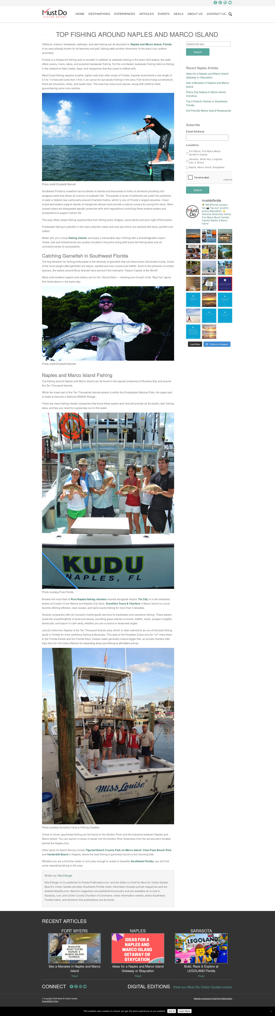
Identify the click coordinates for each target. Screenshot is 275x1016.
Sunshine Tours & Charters (123, 603)
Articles (146, 13)
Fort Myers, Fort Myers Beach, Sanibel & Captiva (205, 152)
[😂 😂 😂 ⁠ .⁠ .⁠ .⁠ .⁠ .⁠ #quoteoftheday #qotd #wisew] (209, 316)
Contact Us (216, 13)
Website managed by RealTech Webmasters (213, 998)
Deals (178, 13)
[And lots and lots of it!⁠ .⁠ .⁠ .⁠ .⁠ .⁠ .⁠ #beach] (225, 316)
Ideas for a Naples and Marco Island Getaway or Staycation (207, 75)
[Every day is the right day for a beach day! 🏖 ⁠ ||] (193, 316)
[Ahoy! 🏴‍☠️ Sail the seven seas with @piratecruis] (209, 236)
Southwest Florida (142, 861)
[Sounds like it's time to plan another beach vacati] (193, 300)
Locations (192, 145)
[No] (271, 1011)
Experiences (124, 13)
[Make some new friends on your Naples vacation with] (193, 268)
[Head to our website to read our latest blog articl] (209, 252)
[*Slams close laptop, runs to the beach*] (225, 252)
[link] (230, 14)
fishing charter (78, 238)
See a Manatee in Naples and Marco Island (74, 968)
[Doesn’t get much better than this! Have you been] (193, 236)
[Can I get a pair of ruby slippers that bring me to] (225, 300)
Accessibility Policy (50, 1001)
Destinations (99, 13)
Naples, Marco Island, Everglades (207, 167)
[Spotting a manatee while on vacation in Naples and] (209, 284)
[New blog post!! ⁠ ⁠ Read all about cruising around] (225, 268)
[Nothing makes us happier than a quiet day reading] (209, 268)
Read (74, 976)
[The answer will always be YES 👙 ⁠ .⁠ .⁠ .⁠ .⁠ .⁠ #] (193, 331)
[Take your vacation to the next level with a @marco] (225, 236)
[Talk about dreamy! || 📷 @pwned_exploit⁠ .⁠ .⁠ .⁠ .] (209, 331)
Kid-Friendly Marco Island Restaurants (208, 110)
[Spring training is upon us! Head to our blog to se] (225, 284)
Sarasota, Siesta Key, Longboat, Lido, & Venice (206, 160)
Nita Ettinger (65, 875)
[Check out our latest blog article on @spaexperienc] (193, 284)
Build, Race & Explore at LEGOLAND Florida (201, 968)
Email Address (195, 131)
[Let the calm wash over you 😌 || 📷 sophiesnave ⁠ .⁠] (209, 300)
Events (164, 13)
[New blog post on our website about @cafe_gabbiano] (193, 252)
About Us (194, 13)
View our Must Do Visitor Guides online (202, 986)
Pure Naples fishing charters (88, 599)
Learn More (184, 1011)
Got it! (172, 1011)
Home (80, 13)
